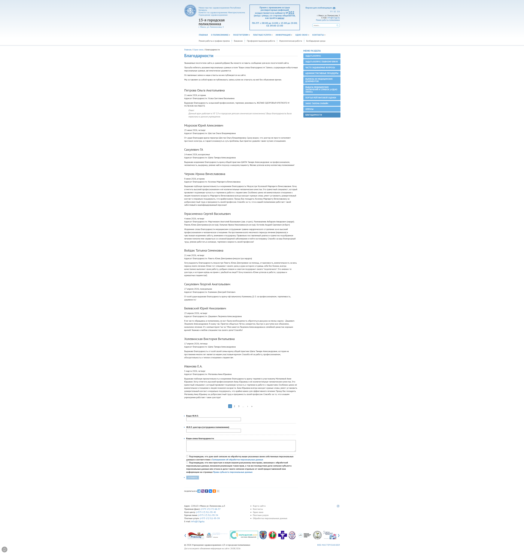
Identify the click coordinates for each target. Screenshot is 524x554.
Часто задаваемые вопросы (320, 67)
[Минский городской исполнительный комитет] (263, 535)
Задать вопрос (313, 56)
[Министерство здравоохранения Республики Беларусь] (272, 535)
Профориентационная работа (261, 40)
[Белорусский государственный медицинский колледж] (304, 535)
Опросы (309, 109)
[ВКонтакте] (210, 491)
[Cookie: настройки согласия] (4, 549)
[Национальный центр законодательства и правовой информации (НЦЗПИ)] (217, 535)
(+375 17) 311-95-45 (206, 512)
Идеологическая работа (290, 40)
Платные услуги (262, 34)
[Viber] (202, 491)
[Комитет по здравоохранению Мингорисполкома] (282, 535)
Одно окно (301, 34)
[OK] (214, 491)
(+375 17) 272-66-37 (211, 509)
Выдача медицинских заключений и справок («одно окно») (321, 89)
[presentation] (185, 534)
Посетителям (240, 34)
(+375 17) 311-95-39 (210, 518)
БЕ (335, 11)
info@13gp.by (333, 17)
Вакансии (238, 40)
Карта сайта (259, 505)
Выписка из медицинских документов (319, 80)
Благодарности (313, 115)
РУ (331, 11)
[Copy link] (218, 491)
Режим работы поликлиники (328, 20)
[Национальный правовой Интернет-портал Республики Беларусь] (196, 535)
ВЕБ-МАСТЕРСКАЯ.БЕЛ (328, 544)
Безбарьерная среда (315, 40)
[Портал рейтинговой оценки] (332, 535)
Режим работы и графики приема (214, 40)
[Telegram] (199, 491)
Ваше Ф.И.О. (192, 415)
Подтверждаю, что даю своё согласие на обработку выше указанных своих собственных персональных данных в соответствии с (239, 458)
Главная (203, 34)
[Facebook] (206, 491)
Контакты (318, 34)
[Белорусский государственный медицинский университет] (292, 535)
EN (338, 11)
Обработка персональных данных (270, 518)
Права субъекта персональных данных (232, 472)
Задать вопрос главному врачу (321, 61)
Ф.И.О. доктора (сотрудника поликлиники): (208, 427)
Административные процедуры (321, 73)
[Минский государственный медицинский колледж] (317, 535)
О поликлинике (219, 34)
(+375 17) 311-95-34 (208, 515)
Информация (283, 34)
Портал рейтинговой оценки (320, 97)
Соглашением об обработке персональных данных (237, 459)
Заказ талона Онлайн (316, 103)
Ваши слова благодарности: (200, 438)
